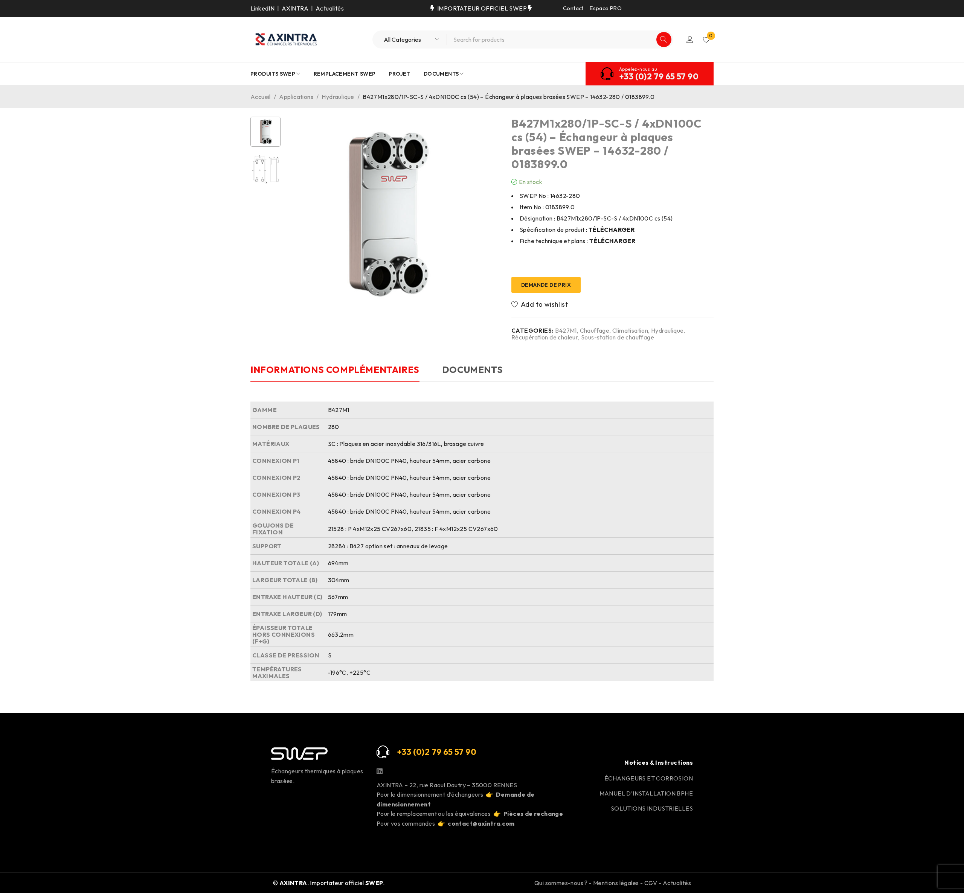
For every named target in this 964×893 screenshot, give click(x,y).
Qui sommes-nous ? (561, 883)
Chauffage (595, 330)
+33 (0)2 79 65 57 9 (434, 752)
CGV (650, 883)
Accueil (260, 96)
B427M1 (566, 330)
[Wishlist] (540, 304)
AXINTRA (295, 8)
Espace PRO (606, 8)
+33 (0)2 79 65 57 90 (659, 76)
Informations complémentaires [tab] (334, 369)
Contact (573, 8)
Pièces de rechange (533, 813)
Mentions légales (616, 883)
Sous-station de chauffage (617, 337)
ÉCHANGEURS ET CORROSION (648, 778)
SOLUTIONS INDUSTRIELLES (652, 808)
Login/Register (690, 39)
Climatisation (630, 330)
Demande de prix (546, 284)
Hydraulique (338, 96)
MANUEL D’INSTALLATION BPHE (646, 793)
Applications (296, 96)
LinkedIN (262, 8)
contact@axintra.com (481, 823)
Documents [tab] (472, 369)
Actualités (330, 8)
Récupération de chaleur (544, 337)
